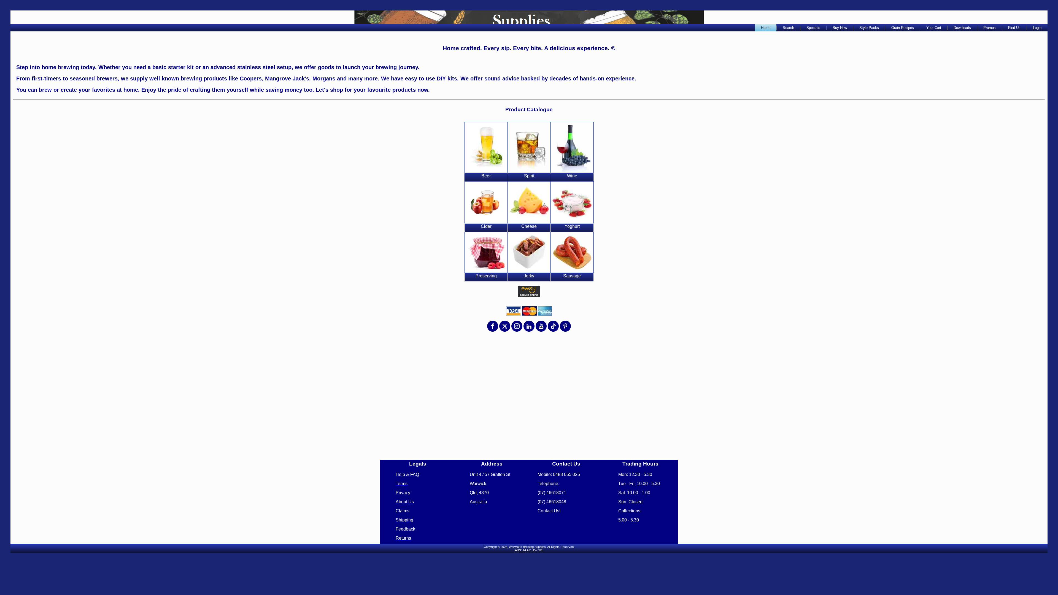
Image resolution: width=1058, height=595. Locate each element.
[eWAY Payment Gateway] (529, 296)
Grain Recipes (902, 28)
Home (765, 28)
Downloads (962, 28)
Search (788, 28)
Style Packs (869, 28)
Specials (813, 28)
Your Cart (933, 28)
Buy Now (840, 28)
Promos (989, 28)
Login (1037, 28)
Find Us (1014, 28)
